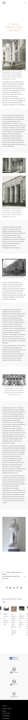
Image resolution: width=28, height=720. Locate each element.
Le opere (4, 705)
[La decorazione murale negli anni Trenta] (14, 609)
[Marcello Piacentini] (6, 608)
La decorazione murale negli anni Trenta (14, 624)
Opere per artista (6, 708)
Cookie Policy (5, 715)
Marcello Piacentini (6, 619)
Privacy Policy (5, 718)
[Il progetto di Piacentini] (21, 608)
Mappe (4, 711)
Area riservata (6, 713)
